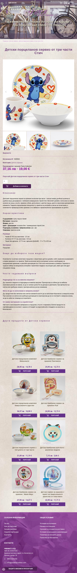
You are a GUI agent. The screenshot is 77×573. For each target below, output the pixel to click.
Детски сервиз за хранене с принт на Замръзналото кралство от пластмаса (52, 494)
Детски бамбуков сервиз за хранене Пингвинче (52, 360)
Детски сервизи (13, 41)
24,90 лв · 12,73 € (52, 367)
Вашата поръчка (68, 2)
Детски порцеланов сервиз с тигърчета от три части (24, 449)
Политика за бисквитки (49, 538)
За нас (6, 523)
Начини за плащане (47, 526)
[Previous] (2, 19)
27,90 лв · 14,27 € (24, 500)
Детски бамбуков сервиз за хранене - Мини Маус (24, 493)
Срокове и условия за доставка (52, 529)
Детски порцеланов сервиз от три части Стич (31, 41)
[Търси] (72, 36)
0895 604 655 (12, 3)
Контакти (7, 535)
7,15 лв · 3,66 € (52, 456)
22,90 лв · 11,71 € (52, 500)
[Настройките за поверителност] (3, 569)
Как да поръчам (10, 526)
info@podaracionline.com (16, 563)
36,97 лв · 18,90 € (24, 411)
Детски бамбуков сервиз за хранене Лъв (52, 404)
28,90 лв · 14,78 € (24, 367)
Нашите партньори (11, 532)
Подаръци (5, 41)
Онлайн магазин (10, 529)
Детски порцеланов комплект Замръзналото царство (24, 404)
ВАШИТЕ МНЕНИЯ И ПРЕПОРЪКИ (21, 569)
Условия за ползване (48, 523)
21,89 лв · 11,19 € (24, 456)
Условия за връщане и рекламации (53, 532)
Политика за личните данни (50, 535)
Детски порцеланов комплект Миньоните (24, 360)
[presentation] (5, 92)
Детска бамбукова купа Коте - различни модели (52, 449)
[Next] (74, 19)
